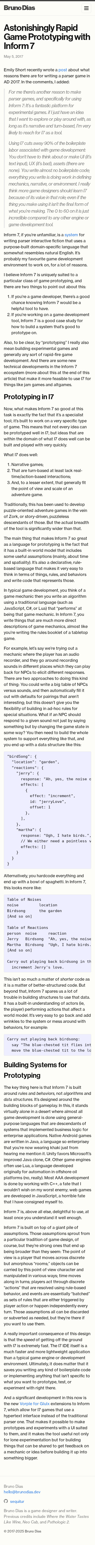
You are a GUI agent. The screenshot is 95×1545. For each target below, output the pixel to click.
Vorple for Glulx (35, 1403)
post (63, 69)
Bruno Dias (19, 8)
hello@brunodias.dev (22, 1492)
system (71, 234)
